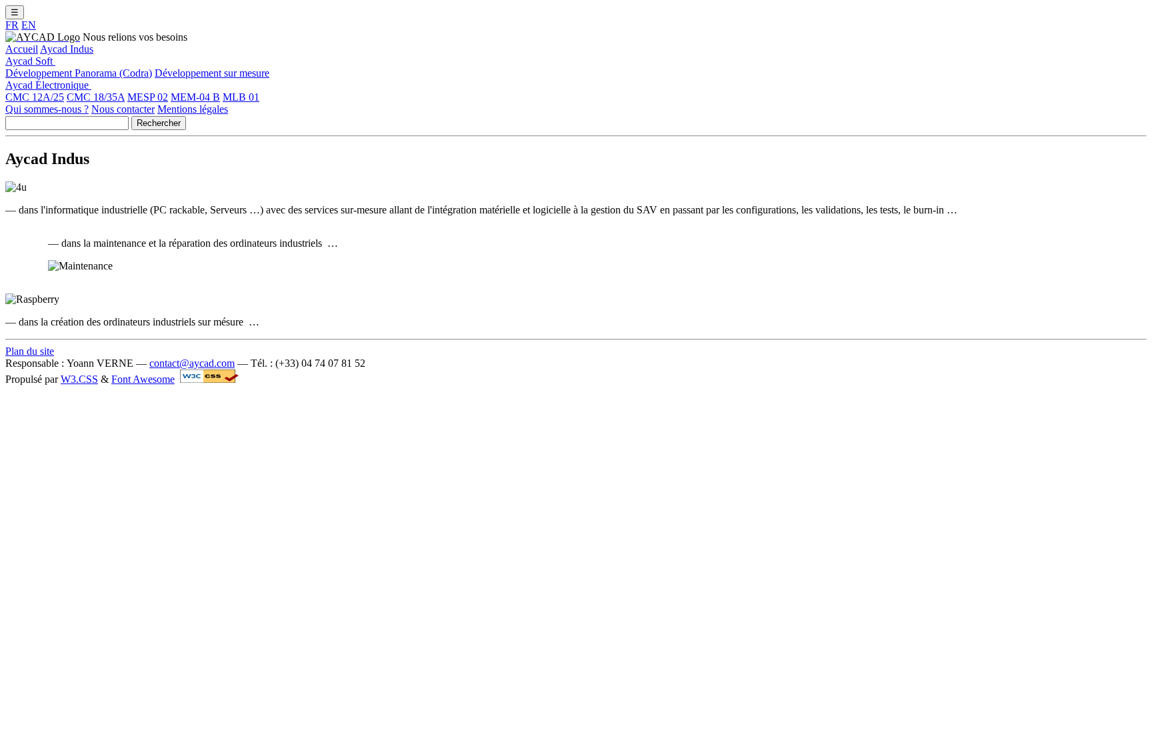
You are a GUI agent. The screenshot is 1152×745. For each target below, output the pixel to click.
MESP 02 (147, 97)
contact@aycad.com (192, 363)
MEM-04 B (195, 97)
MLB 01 (241, 97)
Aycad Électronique (48, 85)
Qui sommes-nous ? (47, 109)
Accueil (21, 49)
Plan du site (29, 351)
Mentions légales (192, 109)
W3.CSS (79, 379)
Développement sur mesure (212, 73)
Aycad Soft (30, 61)
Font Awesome (143, 379)
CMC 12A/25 (34, 97)
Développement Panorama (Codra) (78, 73)
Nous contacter (123, 109)
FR (12, 25)
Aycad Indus (66, 49)
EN (28, 25)
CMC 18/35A (96, 97)
